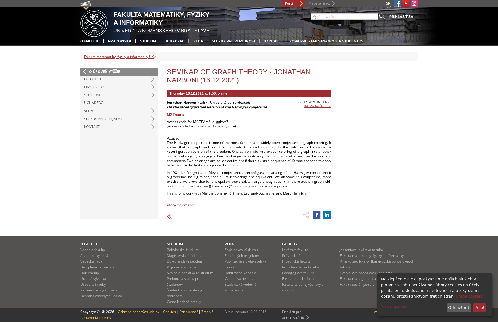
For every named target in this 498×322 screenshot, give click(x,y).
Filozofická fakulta (296, 261)
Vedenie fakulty (92, 249)
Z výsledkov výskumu (241, 249)
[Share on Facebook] (316, 215)
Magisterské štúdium (184, 255)
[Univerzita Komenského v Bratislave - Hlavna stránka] (94, 22)
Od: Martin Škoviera (317, 106)
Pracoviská (119, 41)
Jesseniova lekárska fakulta (361, 249)
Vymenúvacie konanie (242, 278)
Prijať (479, 307)
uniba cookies (469, 296)
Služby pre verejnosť (234, 41)
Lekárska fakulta (295, 249)
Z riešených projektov (242, 255)
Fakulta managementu (358, 278)
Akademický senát (95, 255)
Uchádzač (175, 41)
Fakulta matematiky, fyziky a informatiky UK (119, 56)
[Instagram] (414, 3)
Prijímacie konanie (181, 267)
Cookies (169, 311)
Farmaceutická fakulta (300, 278)
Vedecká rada (91, 261)
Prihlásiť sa (401, 17)
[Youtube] (405, 3)
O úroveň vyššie (104, 71)
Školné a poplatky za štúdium (190, 272)
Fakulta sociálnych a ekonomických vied (371, 284)
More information (181, 205)
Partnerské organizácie (99, 290)
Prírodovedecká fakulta (300, 267)
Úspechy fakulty (93, 284)
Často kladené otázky (184, 301)
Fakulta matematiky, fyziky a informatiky (372, 255)
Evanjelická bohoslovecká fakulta (366, 272)
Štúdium (148, 41)
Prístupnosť (189, 311)
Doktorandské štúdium (185, 261)
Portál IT (291, 3)
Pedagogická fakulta (298, 272)
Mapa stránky (319, 3)
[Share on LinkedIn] (326, 215)
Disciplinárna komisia (97, 267)
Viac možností (394, 306)
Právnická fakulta (296, 255)
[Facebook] (397, 3)
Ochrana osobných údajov (101, 295)
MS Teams (175, 114)
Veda (198, 41)
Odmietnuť (458, 307)
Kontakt (272, 41)
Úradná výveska (93, 278)
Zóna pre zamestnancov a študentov (326, 41)
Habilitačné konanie (240, 272)
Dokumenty (89, 272)
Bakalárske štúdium (183, 249)
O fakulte (89, 41)
